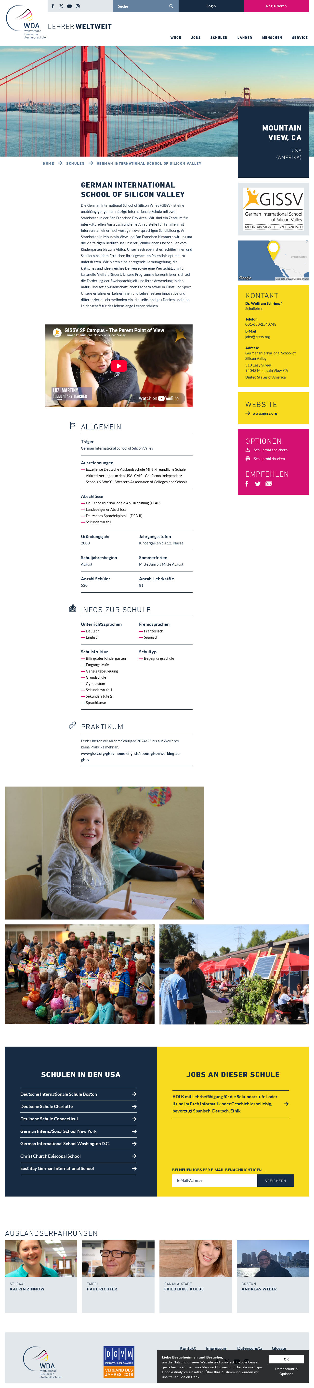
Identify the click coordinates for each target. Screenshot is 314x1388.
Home (48, 163)
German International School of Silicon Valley (149, 163)
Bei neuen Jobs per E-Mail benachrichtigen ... (219, 1170)
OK (286, 1359)
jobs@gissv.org (257, 337)
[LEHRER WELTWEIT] (26, 22)
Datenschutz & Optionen (286, 1371)
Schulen (75, 163)
